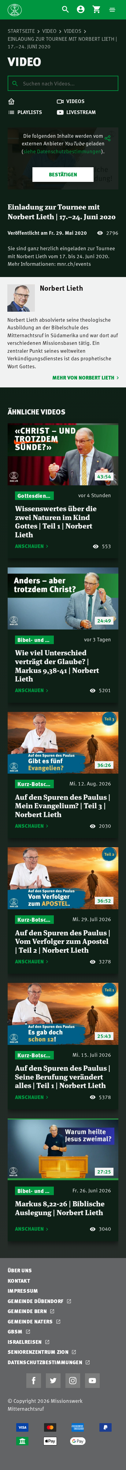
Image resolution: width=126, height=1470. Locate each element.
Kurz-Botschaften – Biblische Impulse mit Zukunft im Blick (34, 784)
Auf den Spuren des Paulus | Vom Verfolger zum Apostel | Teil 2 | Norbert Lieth (62, 941)
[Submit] (15, 83)
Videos (72, 30)
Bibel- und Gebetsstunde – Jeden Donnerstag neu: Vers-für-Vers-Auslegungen (34, 640)
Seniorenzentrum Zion (39, 1352)
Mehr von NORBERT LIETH (83, 377)
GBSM (16, 1331)
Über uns (20, 1270)
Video (49, 30)
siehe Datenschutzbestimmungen (62, 151)
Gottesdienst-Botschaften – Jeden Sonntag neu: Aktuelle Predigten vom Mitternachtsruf (34, 495)
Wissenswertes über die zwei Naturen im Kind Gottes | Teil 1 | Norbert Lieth (56, 521)
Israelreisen (25, 1342)
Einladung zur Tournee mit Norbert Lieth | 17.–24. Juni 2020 (62, 42)
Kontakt (19, 1281)
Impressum (23, 1291)
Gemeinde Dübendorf (36, 1301)
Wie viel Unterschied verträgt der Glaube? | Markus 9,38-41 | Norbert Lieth (57, 665)
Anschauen (29, 546)
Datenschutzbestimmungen (45, 1362)
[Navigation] (112, 9)
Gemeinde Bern (28, 1311)
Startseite (21, 30)
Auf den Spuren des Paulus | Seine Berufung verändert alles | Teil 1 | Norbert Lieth (62, 1076)
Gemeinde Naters (31, 1321)
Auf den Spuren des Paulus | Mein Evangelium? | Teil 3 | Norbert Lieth (62, 805)
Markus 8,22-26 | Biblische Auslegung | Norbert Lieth (60, 1207)
